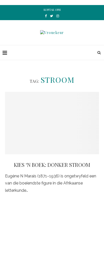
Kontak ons (52, 10)
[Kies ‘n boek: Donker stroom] (52, 123)
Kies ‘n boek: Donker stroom (52, 164)
